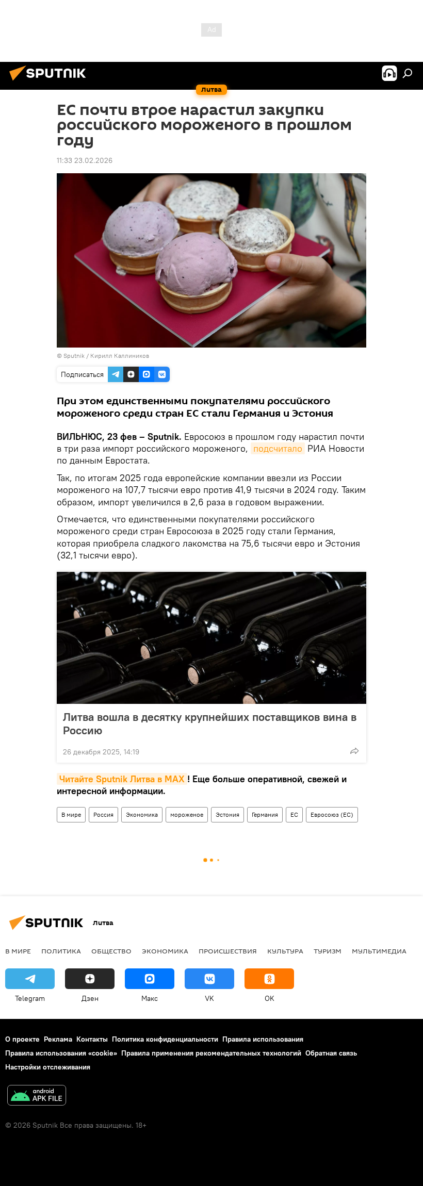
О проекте (22, 1039)
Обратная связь (331, 1053)
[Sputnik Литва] (50, 82)
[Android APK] (37, 1096)
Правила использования (262, 1039)
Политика (61, 951)
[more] (354, 750)
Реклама (58, 1039)
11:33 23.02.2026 (84, 160)
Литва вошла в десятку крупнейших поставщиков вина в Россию (209, 723)
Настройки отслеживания (47, 1067)
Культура (285, 951)
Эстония (227, 814)
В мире (71, 814)
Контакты (92, 1039)
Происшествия (228, 951)
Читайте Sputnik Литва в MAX (122, 779)
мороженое (186, 814)
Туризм (327, 951)
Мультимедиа (379, 951)
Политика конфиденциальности (165, 1039)
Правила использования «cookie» (61, 1053)
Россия (103, 814)
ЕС (294, 814)
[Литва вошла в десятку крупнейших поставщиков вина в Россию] (211, 638)
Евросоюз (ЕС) (332, 814)
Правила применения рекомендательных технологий (211, 1053)
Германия (265, 814)
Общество (111, 951)
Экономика (142, 814)
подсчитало (277, 448)
